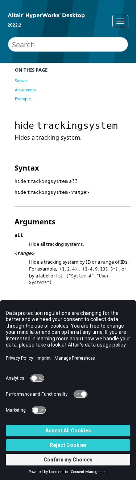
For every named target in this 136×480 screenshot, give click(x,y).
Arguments (25, 89)
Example (23, 98)
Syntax (21, 80)
